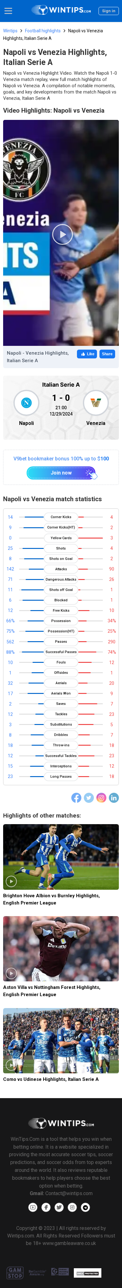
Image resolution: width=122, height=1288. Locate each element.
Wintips (10, 30)
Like (90, 354)
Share (107, 354)
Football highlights (43, 30)
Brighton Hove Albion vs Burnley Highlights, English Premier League (51, 899)
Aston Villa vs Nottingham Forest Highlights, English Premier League (51, 991)
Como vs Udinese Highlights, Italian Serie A (51, 1079)
